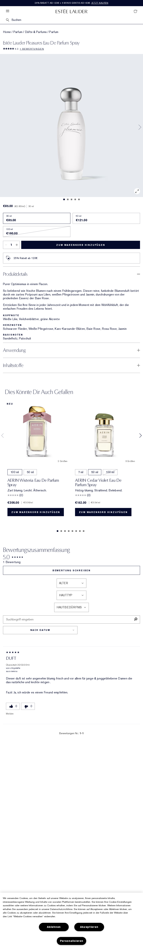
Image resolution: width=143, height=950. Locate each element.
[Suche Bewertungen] (135, 619)
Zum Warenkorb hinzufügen (80, 245)
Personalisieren (71, 941)
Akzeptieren (89, 927)
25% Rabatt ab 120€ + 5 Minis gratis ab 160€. (71, 2)
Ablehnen (54, 927)
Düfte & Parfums (36, 32)
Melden (10, 713)
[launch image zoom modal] (137, 191)
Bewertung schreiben (71, 570)
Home (7, 32)
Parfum (18, 32)
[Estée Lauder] (71, 11)
